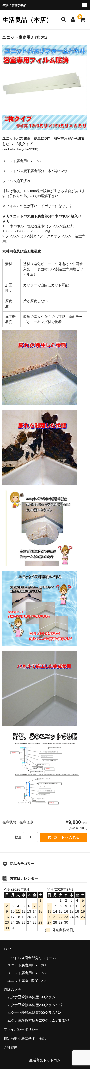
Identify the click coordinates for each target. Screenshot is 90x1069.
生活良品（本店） (27, 19)
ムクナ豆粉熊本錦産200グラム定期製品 (39, 1020)
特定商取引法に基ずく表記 (25, 1038)
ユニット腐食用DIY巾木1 (27, 965)
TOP (7, 949)
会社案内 (11, 1047)
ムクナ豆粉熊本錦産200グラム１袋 (35, 1005)
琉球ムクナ (12, 990)
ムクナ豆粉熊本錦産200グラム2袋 (34, 1013)
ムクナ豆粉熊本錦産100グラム (32, 997)
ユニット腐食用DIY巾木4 (27, 981)
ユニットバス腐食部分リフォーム (30, 958)
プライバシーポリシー (21, 1029)
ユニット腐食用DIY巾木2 (27, 973)
